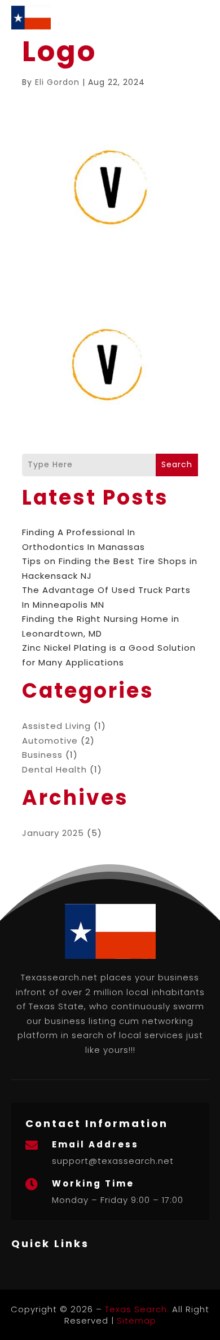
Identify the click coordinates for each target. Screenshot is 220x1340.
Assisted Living (56, 726)
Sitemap (136, 1320)
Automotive (50, 740)
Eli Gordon (57, 82)
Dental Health (54, 769)
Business (42, 755)
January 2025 (53, 833)
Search (176, 464)
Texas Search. (137, 1309)
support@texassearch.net (113, 1161)
